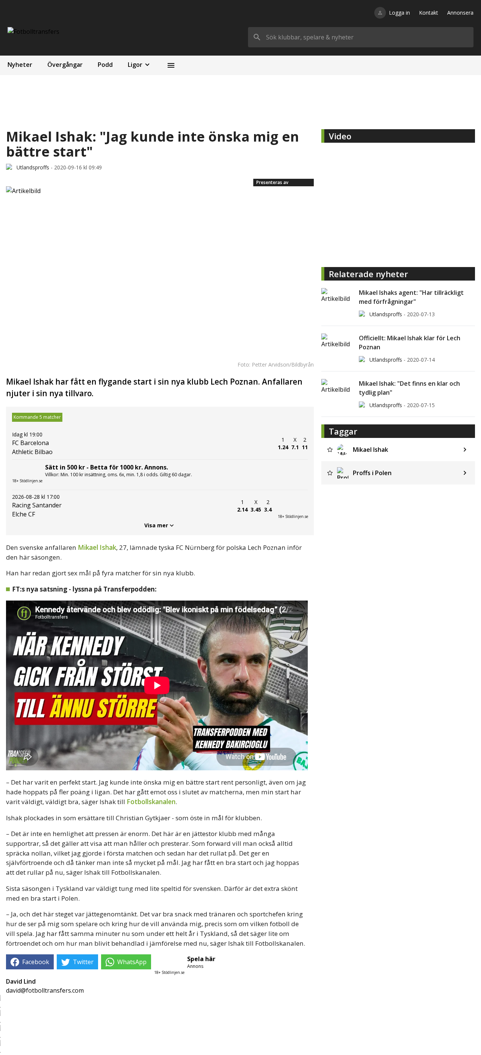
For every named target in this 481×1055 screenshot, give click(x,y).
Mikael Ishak (97, 547)
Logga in (399, 12)
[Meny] (171, 65)
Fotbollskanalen (151, 801)
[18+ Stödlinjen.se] (293, 505)
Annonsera (460, 12)
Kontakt (428, 12)
